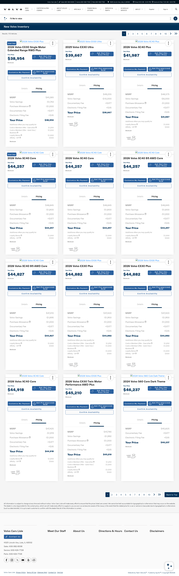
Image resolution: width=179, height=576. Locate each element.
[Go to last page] (176, 33)
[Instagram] (12, 560)
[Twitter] (17, 560)
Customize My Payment (19, 72)
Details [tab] (24, 88)
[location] (108, 2)
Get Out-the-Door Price (45, 57)
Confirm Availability (32, 78)
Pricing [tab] (39, 88)
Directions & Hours (110, 530)
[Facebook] (6, 560)
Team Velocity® (141, 573)
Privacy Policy (21, 572)
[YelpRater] (28, 560)
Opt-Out (60, 572)
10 (165, 33)
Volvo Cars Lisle (9, 572)
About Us (79, 530)
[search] (176, 9)
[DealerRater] (34, 560)
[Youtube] (23, 560)
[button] (44, 72)
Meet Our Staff (57, 530)
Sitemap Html (42, 572)
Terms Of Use (31, 572)
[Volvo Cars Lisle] (13, 9)
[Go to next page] (170, 33)
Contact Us (14, 537)
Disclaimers (157, 530)
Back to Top (171, 494)
